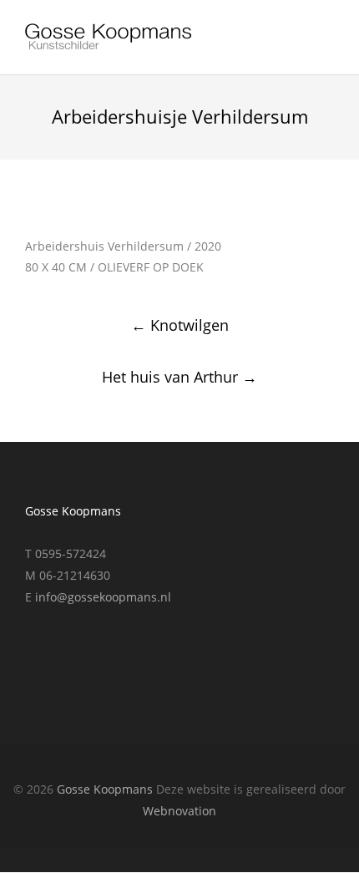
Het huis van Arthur (179, 377)
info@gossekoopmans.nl (103, 597)
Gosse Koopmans (105, 789)
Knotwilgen (180, 325)
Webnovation (179, 811)
